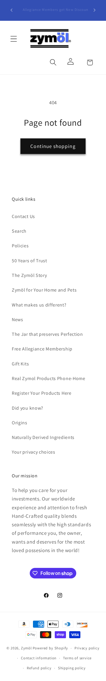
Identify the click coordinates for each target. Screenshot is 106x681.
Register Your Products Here (42, 393)
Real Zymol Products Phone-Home (48, 378)
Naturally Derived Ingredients (43, 437)
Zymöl (26, 648)
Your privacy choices (33, 452)
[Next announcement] (94, 10)
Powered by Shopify (50, 648)
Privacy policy (86, 648)
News (17, 319)
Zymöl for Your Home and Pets (44, 290)
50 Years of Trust (29, 261)
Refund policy (39, 667)
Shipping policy (72, 667)
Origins (19, 423)
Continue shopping (53, 146)
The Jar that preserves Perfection (47, 334)
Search (19, 231)
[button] (13, 38)
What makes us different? (39, 305)
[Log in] (71, 62)
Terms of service (77, 658)
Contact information (39, 658)
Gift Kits (20, 364)
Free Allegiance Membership (42, 349)
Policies (20, 246)
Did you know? (27, 408)
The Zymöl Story (29, 275)
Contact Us (23, 216)
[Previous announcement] (11, 10)
